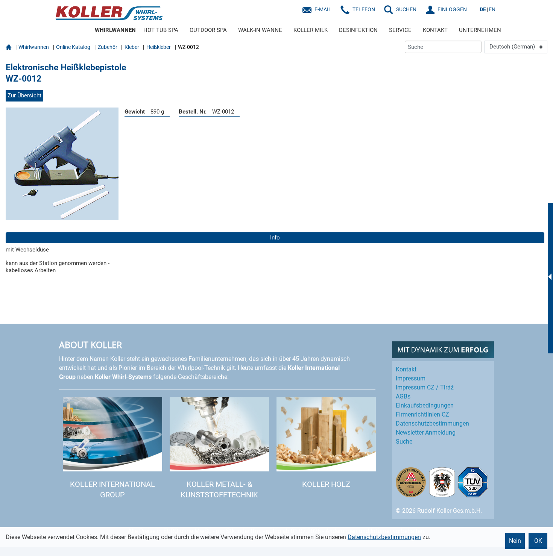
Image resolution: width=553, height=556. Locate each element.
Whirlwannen (33, 47)
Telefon (363, 9)
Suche (404, 441)
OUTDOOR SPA (208, 30)
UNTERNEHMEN (480, 30)
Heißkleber (158, 47)
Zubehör (107, 47)
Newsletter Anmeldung (426, 432)
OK (538, 540)
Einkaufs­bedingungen (425, 405)
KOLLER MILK (310, 30)
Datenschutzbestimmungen (384, 537)
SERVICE (400, 30)
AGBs (403, 396)
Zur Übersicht (24, 95)
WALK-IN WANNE (260, 30)
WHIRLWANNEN (115, 30)
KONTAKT (435, 30)
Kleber (132, 47)
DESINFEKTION (358, 30)
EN (492, 9)
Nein (515, 540)
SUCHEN (406, 9)
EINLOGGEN (452, 9)
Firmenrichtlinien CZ (422, 414)
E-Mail (322, 9)
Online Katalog (73, 47)
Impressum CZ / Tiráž (425, 387)
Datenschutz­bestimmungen (432, 423)
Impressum (410, 378)
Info (275, 237)
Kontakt (406, 369)
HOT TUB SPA (160, 30)
